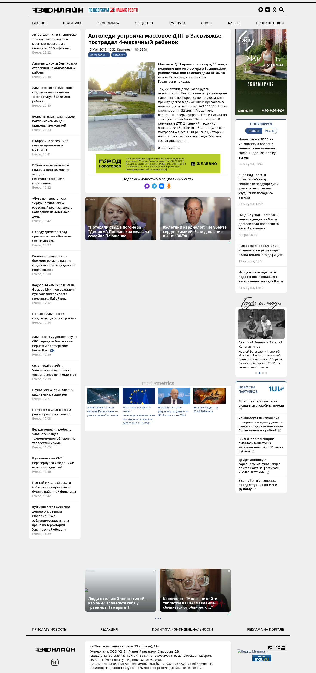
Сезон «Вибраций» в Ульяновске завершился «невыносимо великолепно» (54, 370)
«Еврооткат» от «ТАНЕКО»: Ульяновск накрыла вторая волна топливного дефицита (261, 250)
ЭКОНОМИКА (108, 23)
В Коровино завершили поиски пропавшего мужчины (50, 145)
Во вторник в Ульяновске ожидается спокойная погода (261, 403)
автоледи (119, 55)
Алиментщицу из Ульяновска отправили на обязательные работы (54, 67)
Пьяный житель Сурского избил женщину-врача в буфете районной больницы (54, 487)
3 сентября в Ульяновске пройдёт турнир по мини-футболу (258, 485)
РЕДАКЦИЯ (109, 629)
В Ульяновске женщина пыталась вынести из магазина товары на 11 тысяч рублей (261, 445)
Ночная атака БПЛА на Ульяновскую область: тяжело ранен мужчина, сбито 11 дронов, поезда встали (257, 148)
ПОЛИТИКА (72, 23)
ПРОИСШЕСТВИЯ (270, 23)
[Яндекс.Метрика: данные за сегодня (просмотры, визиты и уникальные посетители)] (251, 651)
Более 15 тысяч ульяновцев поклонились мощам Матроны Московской (53, 121)
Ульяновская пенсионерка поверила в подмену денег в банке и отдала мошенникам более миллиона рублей (261, 424)
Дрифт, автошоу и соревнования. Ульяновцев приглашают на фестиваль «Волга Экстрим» (259, 466)
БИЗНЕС (234, 23)
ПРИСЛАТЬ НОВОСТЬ (49, 629)
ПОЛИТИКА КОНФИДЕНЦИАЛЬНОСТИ (182, 629)
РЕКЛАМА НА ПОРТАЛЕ (265, 629)
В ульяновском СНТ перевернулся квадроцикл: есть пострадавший (53, 462)
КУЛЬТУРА (177, 23)
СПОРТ (206, 23)
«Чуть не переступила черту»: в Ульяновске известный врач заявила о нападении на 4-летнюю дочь (52, 207)
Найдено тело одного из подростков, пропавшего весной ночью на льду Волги (261, 276)
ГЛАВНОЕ (39, 23)
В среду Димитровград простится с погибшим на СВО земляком (52, 236)
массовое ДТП (99, 55)
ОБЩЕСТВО (144, 23)
